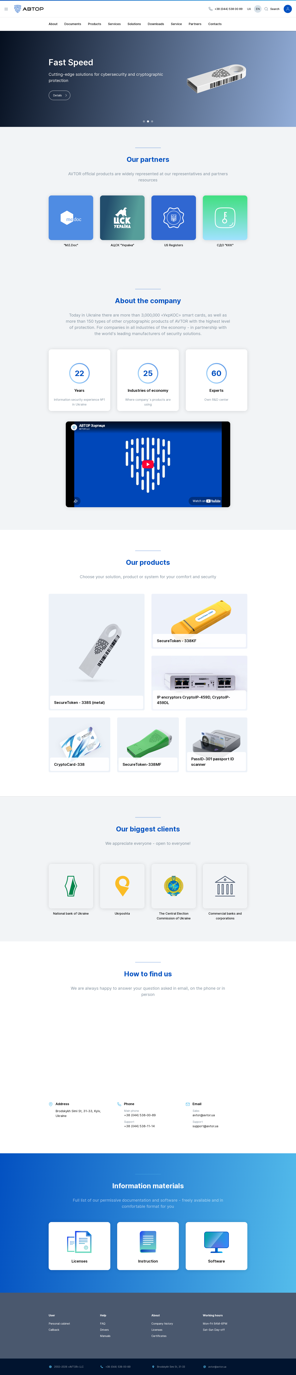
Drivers (104, 1329)
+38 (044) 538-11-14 (139, 1126)
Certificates (158, 1336)
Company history (162, 1323)
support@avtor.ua (205, 1126)
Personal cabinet (59, 1323)
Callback (54, 1329)
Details (57, 95)
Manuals (105, 1336)
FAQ (102, 1323)
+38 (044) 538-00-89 (140, 1115)
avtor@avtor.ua (204, 1115)
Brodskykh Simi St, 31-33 (171, 1366)
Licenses (156, 1329)
